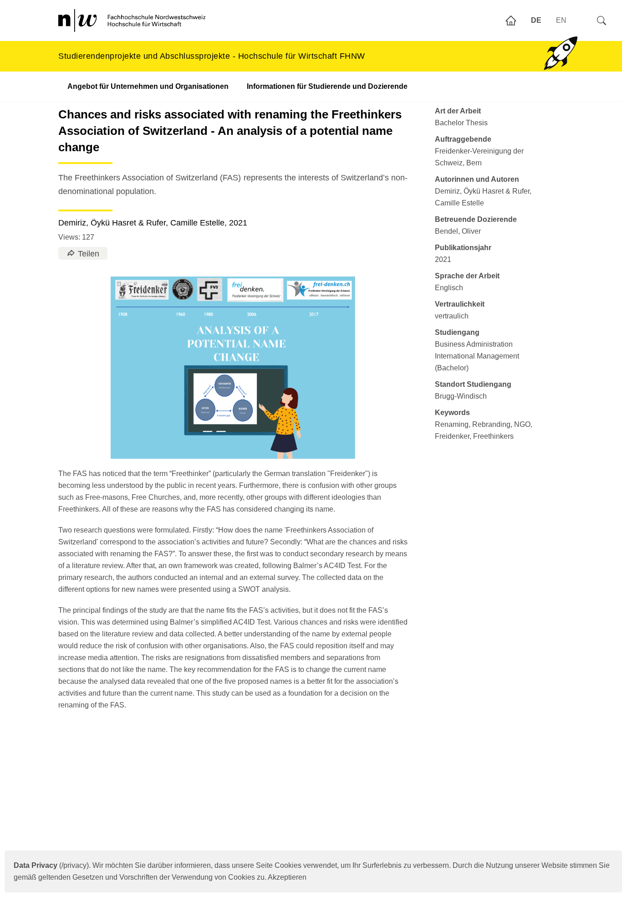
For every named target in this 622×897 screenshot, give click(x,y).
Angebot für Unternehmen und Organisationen (148, 86)
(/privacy (50, 865)
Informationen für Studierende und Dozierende (327, 86)
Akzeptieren (287, 877)
